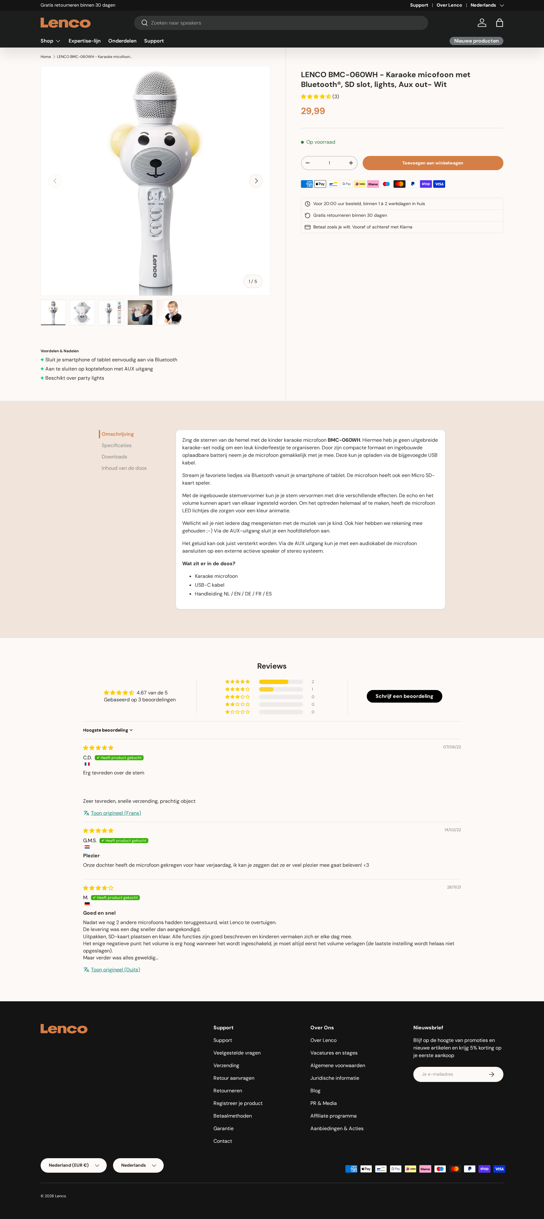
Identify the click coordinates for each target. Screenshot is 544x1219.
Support (419, 5)
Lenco (60, 1196)
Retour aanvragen (233, 1078)
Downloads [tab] (114, 456)
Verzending (226, 1065)
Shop (47, 40)
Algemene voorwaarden (337, 1065)
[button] (500, 23)
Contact (222, 1141)
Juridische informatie (334, 1078)
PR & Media (323, 1103)
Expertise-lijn (85, 40)
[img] (98, 748)
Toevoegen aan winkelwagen (432, 163)
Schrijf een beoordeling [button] (405, 696)
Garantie (223, 1128)
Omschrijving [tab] (118, 434)
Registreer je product (238, 1103)
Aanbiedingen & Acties (337, 1128)
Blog (315, 1090)
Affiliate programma (333, 1116)
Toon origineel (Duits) (115, 969)
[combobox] (281, 23)
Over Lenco (449, 5)
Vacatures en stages (334, 1052)
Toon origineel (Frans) (116, 813)
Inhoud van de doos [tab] (124, 468)
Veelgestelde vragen (237, 1052)
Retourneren (227, 1090)
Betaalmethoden (232, 1116)
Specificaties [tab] (117, 445)
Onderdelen (122, 40)
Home (46, 56)
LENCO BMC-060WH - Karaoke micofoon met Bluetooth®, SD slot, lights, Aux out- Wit (95, 56)
